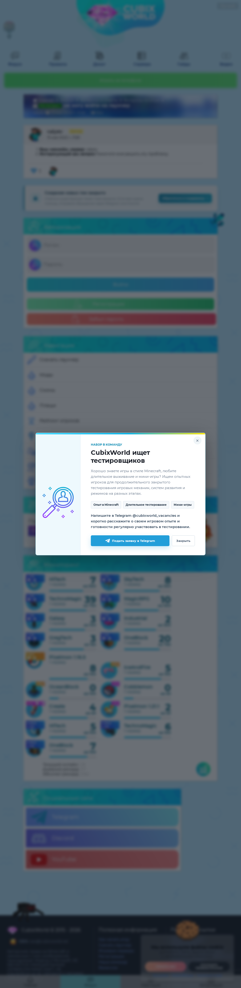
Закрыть (183, 541)
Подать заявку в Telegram (133, 541)
